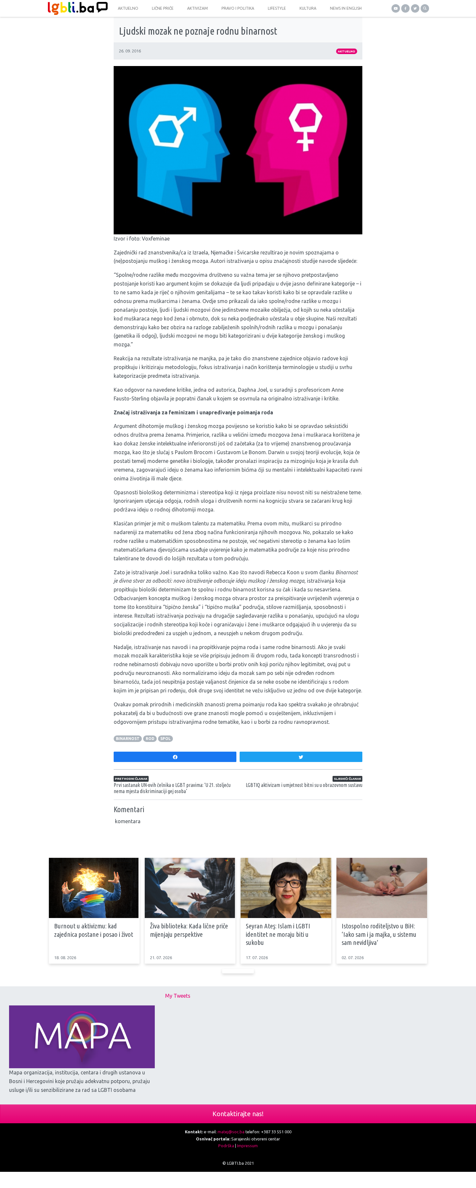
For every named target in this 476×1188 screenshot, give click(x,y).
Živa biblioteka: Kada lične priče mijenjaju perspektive (189, 930)
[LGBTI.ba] (76, 8)
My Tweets (177, 996)
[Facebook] (405, 8)
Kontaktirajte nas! (238, 1113)
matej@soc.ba (231, 1131)
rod (150, 738)
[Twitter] (415, 8)
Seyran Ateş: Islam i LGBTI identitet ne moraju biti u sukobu (278, 934)
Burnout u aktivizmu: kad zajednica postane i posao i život (93, 930)
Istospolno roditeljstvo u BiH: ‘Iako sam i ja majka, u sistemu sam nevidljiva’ (379, 934)
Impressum (247, 1145)
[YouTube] (395, 8)
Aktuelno (346, 51)
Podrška (226, 1145)
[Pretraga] (425, 8)
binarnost (128, 738)
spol (165, 738)
